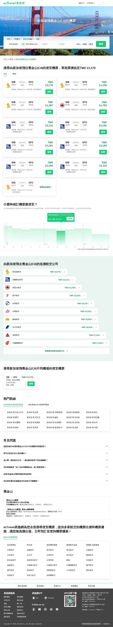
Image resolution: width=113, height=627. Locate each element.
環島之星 (7, 610)
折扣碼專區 (11, 545)
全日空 (29, 555)
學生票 (29, 545)
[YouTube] (39, 609)
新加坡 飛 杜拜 (92, 422)
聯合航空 (89, 570)
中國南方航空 (52, 565)
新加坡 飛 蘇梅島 (73, 412)
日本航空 (10, 555)
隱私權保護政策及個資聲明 (91, 624)
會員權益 (40, 586)
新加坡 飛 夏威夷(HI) (54, 427)
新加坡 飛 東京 (92, 412)
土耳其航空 (70, 570)
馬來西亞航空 (32, 560)
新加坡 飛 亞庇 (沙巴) (15, 412)
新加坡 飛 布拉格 (73, 417)
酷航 (68, 560)
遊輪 (5, 603)
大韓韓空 (50, 555)
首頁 (5, 59)
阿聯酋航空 (51, 570)
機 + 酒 (19, 603)
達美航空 (10, 575)
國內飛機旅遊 (8, 613)
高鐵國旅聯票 (21, 617)
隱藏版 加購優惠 (92, 545)
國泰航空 (20, 516)
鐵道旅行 (20, 610)
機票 (11, 59)
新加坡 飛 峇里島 (73, 422)
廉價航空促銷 (71, 545)
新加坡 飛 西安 (32, 427)
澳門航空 (10, 570)
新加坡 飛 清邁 (92, 427)
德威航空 (10, 565)
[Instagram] (45, 609)
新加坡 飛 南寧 (32, 412)
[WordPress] (51, 609)
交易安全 (106, 624)
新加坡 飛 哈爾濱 (13, 422)
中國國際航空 (71, 565)
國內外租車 (21, 613)
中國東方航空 (32, 565)
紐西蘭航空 (51, 575)
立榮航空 (89, 550)
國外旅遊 (20, 600)
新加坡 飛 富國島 (33, 422)
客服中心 (82, 3)
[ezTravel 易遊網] (14, 3)
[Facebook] (33, 609)
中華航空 (38, 504)
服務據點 (74, 586)
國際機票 (7, 597)
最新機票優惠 (52, 545)
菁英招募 (91, 586)
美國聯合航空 (47, 504)
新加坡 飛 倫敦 (52, 417)
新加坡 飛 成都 (72, 427)
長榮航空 (31, 504)
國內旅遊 (20, 607)
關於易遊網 (22, 586)
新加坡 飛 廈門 (13, 417)
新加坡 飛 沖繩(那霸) (54, 412)
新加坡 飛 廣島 (13, 427)
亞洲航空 (89, 560)
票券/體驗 (7, 607)
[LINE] (57, 609)
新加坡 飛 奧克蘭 (92, 417)
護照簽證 (7, 617)
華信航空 (69, 550)
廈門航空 (89, 565)
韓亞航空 (69, 555)
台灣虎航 (50, 560)
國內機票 (20, 597)
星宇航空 (50, 550)
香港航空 (30, 570)
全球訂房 (7, 600)
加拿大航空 (31, 575)
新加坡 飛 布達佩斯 (54, 422)
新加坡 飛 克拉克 (33, 417)
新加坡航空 (11, 560)
